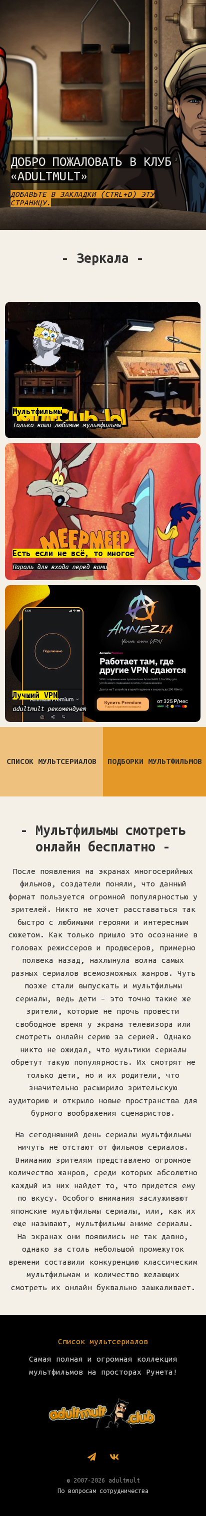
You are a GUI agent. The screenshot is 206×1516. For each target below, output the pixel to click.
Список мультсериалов (103, 1341)
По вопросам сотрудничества (103, 1490)
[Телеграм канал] (92, 1457)
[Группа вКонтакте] (114, 1457)
